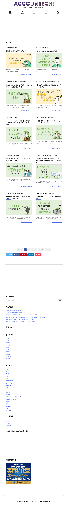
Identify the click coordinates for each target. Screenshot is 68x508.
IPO (47, 47)
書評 (7, 401)
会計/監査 (23, 81)
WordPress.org (9, 425)
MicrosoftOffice (10, 380)
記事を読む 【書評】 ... (26, 74)
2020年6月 (8, 349)
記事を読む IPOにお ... (27, 148)
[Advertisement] (34, 27)
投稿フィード (9, 421)
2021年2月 (8, 344)
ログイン (8, 419)
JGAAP (8, 376)
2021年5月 (8, 340)
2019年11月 (8, 354)
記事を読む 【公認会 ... (57, 186)
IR (16, 47)
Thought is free (43, 504)
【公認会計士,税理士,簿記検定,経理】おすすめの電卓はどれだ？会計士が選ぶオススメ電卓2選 (49, 160)
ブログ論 (8, 389)
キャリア (18, 193)
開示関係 (8, 410)
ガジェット (49, 155)
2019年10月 (8, 356)
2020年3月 (8, 351)
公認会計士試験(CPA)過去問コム (13, 396)
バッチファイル (10, 387)
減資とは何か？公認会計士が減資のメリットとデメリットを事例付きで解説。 (22, 314)
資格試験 (56, 81)
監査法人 (8, 405)
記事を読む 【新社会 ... (57, 110)
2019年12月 (8, 352)
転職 (22, 193)
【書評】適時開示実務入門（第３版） (16, 51)
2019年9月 (8, 358)
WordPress (9, 382)
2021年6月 (8, 338)
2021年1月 (8, 345)
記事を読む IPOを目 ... (57, 148)
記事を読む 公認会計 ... (26, 222)
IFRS (7, 371)
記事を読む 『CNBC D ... (56, 74)
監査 (7, 403)
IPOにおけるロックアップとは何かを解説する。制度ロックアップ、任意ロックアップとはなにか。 (19, 123)
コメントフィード (9, 423)
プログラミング (10, 390)
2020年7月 (8, 347)
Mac (7, 378)
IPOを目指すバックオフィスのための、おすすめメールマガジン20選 (20, 319)
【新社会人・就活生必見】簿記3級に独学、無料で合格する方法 (19, 316)
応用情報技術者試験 (11, 399)
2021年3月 (8, 342)
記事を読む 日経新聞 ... (57, 222)
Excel (8, 369)
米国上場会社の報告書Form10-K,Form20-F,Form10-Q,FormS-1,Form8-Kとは (22, 321)
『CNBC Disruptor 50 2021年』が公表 (46, 51)
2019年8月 (8, 360)
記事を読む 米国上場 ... (26, 186)
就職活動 (8, 397)
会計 (19, 81)
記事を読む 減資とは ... (26, 110)
